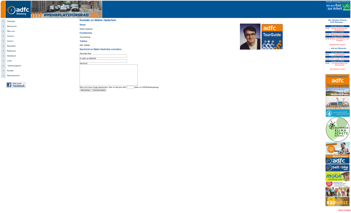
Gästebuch (11, 56)
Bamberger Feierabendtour (340, 34)
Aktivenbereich (13, 76)
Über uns (11, 31)
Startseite (11, 21)
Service (10, 41)
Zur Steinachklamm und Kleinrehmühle (339, 64)
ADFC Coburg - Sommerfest (339, 59)
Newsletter (11, 46)
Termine (10, 36)
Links (9, 61)
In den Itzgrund (340, 54)
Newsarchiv (12, 26)
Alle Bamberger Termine (337, 44)
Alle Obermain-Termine (337, 69)
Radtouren (11, 51)
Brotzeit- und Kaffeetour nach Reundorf (339, 39)
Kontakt (10, 71)
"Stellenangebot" (14, 66)
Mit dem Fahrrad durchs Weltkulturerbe (340, 29)
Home (340, 210)
